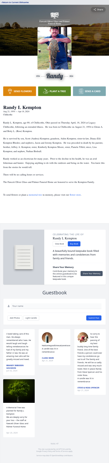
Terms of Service (62, 451)
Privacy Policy (47, 451)
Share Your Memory (91, 273)
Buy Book (74, 244)
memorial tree (35, 194)
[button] (19, 391)
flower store (75, 194)
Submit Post (94, 318)
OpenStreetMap (57, 455)
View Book (59, 244)
